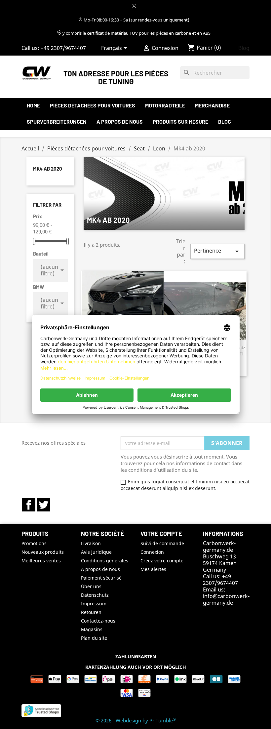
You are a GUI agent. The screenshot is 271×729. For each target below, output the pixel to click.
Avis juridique (96, 552)
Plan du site (94, 638)
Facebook (28, 504)
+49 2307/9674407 (63, 48)
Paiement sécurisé (101, 578)
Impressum (93, 603)
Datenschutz (95, 595)
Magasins (91, 629)
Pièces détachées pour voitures (92, 105)
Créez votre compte (161, 560)
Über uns (91, 586)
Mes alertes (153, 569)
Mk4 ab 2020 (47, 169)
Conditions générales (104, 560)
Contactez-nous (98, 621)
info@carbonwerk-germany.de (226, 599)
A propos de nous (120, 121)
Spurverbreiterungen (57, 121)
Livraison (91, 543)
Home (33, 105)
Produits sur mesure (180, 121)
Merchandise (212, 105)
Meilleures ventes (41, 560)
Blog (244, 48)
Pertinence (217, 251)
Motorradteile (165, 105)
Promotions (34, 543)
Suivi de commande (162, 543)
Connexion (152, 552)
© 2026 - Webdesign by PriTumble (136, 720)
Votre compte (161, 533)
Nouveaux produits (42, 552)
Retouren (91, 612)
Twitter (43, 504)
